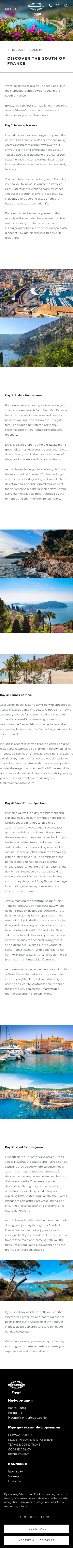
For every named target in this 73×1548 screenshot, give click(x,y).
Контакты (15, 1413)
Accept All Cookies (36, 1540)
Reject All (36, 1528)
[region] (36, 1515)
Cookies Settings (36, 1516)
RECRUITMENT (18, 1454)
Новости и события (28, 49)
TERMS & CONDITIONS (24, 1444)
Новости (14, 1481)
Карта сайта (17, 1408)
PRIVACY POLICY (20, 1435)
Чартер (13, 1476)
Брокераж (15, 1471)
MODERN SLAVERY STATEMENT (31, 1439)
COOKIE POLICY (19, 1449)
